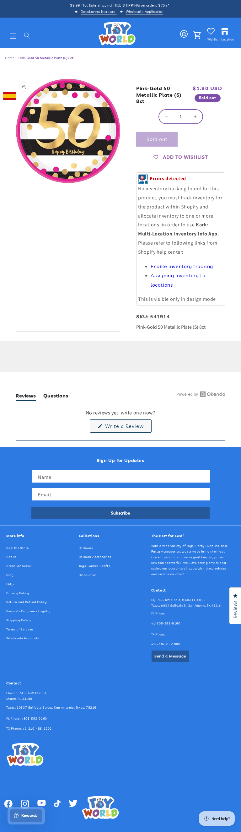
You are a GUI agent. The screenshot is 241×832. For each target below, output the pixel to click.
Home (9, 58)
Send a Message (170, 656)
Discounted (88, 575)
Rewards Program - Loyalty (28, 611)
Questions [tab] (55, 396)
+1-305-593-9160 (165, 623)
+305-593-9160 (34, 718)
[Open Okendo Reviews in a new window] (201, 394)
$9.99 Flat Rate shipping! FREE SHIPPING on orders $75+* (119, 5)
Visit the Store (17, 548)
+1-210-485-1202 (37, 729)
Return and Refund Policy (26, 602)
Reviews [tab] (26, 396)
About (11, 557)
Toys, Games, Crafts (94, 566)
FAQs (10, 584)
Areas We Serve (18, 566)
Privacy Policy (17, 593)
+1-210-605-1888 (165, 644)
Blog (9, 575)
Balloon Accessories (95, 557)
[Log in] (184, 34)
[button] (13, 36)
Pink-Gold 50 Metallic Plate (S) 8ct (46, 58)
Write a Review (128, 428)
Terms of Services (20, 629)
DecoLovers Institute (99, 11)
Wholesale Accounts (22, 638)
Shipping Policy (18, 620)
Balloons (86, 548)
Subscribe (120, 513)
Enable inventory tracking (182, 266)
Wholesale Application (144, 11)
